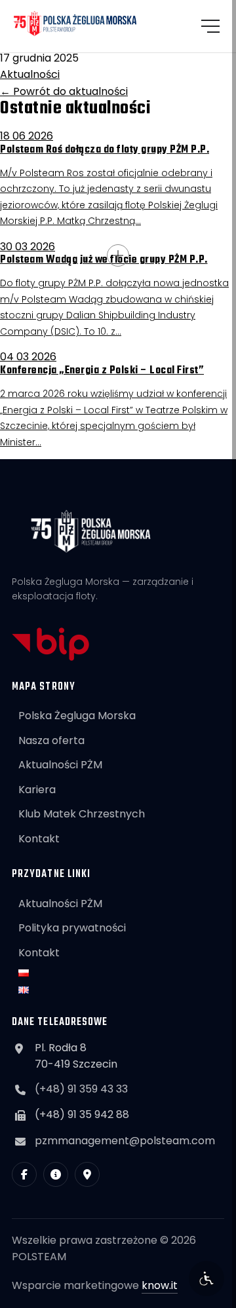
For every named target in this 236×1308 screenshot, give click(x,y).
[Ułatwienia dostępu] (206, 1278)
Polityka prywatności (72, 927)
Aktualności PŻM (60, 764)
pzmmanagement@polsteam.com (125, 1140)
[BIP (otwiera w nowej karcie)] (55, 1174)
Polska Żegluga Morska (77, 715)
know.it (160, 1285)
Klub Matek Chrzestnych (81, 813)
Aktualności (30, 74)
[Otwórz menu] (210, 26)
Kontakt (39, 838)
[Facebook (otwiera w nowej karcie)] (24, 1174)
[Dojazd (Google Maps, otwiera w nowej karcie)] (87, 1174)
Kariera (37, 789)
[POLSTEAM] (75, 23)
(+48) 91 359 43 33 (81, 1088)
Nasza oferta (51, 740)
